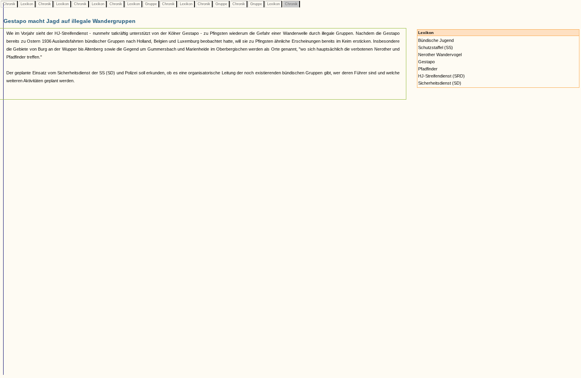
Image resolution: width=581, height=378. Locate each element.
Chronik (9, 4)
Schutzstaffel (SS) (435, 47)
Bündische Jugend (436, 40)
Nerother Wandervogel (440, 54)
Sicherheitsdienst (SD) (439, 83)
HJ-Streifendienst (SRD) (441, 76)
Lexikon (26, 4)
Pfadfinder (428, 68)
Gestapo (426, 61)
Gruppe (151, 4)
